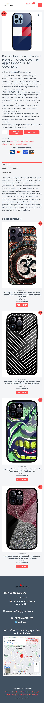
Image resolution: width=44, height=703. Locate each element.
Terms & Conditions (23, 692)
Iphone (12, 141)
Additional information (11, 168)
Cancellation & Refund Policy (27, 694)
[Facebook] (26, 597)
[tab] (22, 164)
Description (6, 164)
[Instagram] (17, 597)
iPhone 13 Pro (20, 141)
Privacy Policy (10, 692)
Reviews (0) (6, 173)
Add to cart (16, 132)
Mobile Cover (29, 141)
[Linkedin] (23, 597)
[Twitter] (20, 597)
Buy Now (31, 132)
